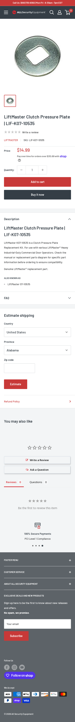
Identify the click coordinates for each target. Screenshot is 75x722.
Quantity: (9, 169)
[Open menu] (6, 12)
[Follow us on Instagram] (14, 667)
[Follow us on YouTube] (22, 667)
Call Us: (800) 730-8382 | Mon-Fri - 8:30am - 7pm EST (37, 2)
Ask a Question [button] (39, 469)
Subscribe (16, 636)
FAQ (6, 298)
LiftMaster (11, 140)
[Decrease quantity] (21, 170)
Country (8, 323)
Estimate (15, 384)
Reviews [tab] (11, 482)
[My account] (60, 12)
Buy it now (37, 194)
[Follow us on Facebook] (7, 667)
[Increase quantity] (42, 170)
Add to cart (37, 182)
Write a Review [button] (39, 460)
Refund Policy (12, 401)
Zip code (9, 359)
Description (11, 219)
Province (9, 341)
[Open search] (52, 12)
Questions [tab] (36, 482)
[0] (67, 12)
